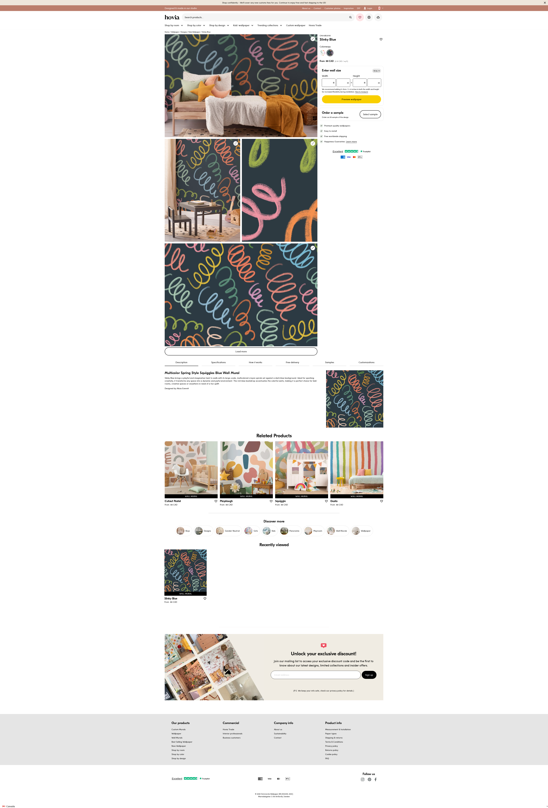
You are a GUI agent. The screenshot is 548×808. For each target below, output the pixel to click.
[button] (379, 8)
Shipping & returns (333, 737)
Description (181, 362)
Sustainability (280, 733)
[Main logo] (173, 17)
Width (335, 79)
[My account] (369, 17)
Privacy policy (331, 746)
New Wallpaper (179, 746)
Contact (277, 737)
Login (369, 8)
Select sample (370, 114)
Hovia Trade (228, 729)
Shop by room (178, 750)
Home (167, 32)
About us (278, 729)
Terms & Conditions (334, 741)
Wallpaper (175, 32)
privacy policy (336, 690)
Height (366, 79)
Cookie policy (331, 754)
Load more (241, 351)
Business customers (231, 737)
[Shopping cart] (378, 17)
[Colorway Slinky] (323, 53)
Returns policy (331, 750)
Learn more (351, 141)
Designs (184, 32)
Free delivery (292, 362)
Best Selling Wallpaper (182, 741)
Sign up (369, 674)
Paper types (331, 733)
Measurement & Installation (338, 729)
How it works (255, 362)
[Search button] (350, 17)
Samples (329, 362)
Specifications (218, 362)
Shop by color (178, 754)
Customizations (366, 362)
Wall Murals (177, 737)
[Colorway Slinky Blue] (330, 52)
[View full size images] (313, 39)
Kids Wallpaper (194, 32)
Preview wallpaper (351, 99)
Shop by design (179, 758)
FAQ (327, 758)
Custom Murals (179, 729)
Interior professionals (232, 733)
